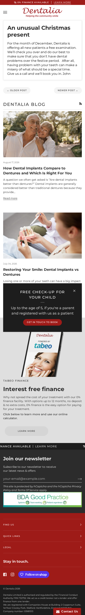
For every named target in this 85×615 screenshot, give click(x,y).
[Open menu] (9, 12)
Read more (10, 198)
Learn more (62, 2)
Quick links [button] (11, 536)
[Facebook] (5, 574)
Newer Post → (68, 90)
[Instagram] (12, 574)
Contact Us (69, 611)
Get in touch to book (42, 322)
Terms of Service (28, 490)
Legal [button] (7, 547)
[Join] (76, 479)
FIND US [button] (8, 524)
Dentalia (10, 588)
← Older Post (17, 90)
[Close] (76, 289)
